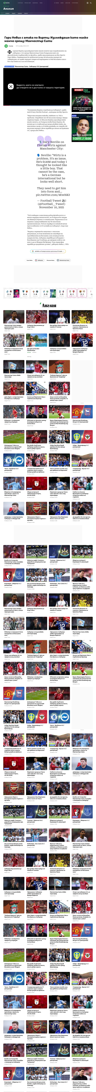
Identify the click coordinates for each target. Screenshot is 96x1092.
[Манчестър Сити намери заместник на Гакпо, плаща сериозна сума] (13, 316)
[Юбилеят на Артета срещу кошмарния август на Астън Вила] (36, 411)
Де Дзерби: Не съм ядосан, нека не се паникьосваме (81, 517)
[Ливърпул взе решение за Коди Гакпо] (36, 316)
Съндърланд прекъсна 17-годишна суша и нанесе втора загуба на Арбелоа (35, 470)
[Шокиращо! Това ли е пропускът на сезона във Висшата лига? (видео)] (13, 436)
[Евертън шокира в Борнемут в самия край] (82, 551)
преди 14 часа (30, 400)
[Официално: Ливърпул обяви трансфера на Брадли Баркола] (82, 340)
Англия (8, 8)
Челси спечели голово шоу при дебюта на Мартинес (58, 469)
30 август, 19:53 (8, 450)
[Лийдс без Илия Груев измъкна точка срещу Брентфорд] (59, 436)
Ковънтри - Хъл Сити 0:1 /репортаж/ (58, 584)
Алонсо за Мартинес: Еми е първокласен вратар (36, 397)
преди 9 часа (30, 378)
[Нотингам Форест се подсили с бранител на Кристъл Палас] (82, 316)
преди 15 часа (53, 402)
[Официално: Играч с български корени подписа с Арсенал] (36, 508)
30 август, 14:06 (8, 520)
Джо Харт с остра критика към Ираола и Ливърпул (13, 397)
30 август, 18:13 (30, 474)
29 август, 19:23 (53, 587)
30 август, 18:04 (53, 472)
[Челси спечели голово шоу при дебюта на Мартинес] (59, 460)
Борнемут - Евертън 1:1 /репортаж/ (12, 584)
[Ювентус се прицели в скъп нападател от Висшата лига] (13, 340)
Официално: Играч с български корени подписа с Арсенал (36, 518)
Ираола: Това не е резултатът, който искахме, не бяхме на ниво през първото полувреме (81, 586)
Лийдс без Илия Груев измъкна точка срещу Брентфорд (57, 447)
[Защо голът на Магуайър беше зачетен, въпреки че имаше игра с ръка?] (59, 388)
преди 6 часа (53, 329)
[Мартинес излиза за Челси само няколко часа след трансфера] (59, 483)
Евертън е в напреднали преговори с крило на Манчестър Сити (12, 493)
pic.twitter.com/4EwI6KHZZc (56, 194)
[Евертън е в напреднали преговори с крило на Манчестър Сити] (13, 483)
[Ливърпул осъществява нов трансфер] (59, 340)
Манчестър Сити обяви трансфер (12, 376)
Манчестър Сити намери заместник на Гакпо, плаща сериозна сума (13, 327)
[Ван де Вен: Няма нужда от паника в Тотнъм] (59, 316)
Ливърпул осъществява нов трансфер (58, 349)
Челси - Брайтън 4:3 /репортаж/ (11, 469)
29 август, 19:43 (8, 587)
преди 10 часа (53, 378)
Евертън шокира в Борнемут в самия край (80, 561)
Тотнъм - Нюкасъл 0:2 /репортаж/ (57, 561)
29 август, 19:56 (76, 563)
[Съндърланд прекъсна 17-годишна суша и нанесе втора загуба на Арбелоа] (36, 460)
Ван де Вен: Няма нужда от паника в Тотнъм (59, 326)
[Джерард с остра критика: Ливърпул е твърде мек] (13, 508)
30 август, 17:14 (8, 497)
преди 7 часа (75, 330)
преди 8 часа (75, 354)
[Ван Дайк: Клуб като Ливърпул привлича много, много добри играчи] (36, 436)
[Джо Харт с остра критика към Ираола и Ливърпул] (13, 388)
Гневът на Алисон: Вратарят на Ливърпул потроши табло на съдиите (80, 494)
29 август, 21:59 (53, 563)
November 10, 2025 (51, 207)
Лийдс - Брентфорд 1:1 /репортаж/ (81, 446)
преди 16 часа (30, 425)
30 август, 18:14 (8, 472)
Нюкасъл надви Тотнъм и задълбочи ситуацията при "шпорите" (36, 561)
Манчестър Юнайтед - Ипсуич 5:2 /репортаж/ (80, 421)
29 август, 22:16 (30, 565)
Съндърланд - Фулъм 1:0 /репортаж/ (81, 469)
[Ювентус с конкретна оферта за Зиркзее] (13, 411)
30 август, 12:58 (53, 520)
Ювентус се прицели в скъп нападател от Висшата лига (13, 350)
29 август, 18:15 (76, 590)
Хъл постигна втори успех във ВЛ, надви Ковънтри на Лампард (36, 585)
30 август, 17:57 (76, 472)
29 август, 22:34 (8, 565)
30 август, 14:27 (76, 499)
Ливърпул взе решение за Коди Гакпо (35, 326)
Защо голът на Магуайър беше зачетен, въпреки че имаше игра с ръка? (59, 398)
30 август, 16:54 (30, 497)
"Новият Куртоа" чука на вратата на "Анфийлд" (58, 376)
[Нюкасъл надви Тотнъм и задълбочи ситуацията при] (36, 551)
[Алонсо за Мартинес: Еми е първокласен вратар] (36, 388)
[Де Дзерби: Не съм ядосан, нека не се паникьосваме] (82, 508)
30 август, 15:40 (53, 497)
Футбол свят (6, 6)
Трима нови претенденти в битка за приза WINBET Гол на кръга (82, 109)
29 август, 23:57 (76, 520)
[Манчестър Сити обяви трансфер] (13, 366)
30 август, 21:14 (53, 427)
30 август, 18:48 (31, 450)
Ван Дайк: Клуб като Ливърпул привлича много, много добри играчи (36, 447)
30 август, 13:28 (30, 522)
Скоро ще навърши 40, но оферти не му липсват (35, 376)
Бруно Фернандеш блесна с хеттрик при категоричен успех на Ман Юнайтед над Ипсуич (59, 423)
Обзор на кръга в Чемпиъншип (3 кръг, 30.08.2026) (34, 493)
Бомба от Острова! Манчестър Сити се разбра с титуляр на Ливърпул (13, 561)
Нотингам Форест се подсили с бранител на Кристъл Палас (80, 327)
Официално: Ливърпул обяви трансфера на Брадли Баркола (80, 350)
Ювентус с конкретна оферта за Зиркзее (12, 421)
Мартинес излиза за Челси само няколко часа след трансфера (59, 493)
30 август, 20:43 (76, 424)
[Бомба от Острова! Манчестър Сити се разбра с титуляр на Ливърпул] (13, 551)
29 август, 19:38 (30, 589)
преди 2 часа (7, 330)
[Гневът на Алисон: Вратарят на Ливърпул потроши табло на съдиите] (82, 483)
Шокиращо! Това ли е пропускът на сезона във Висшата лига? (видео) (12, 447)
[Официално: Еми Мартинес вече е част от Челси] (59, 508)
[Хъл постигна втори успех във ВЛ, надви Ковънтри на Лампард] (36, 575)
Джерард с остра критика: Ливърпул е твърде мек (13, 517)
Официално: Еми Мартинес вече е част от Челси (59, 517)
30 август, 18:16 (53, 450)
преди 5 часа (30, 329)
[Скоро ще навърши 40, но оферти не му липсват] (36, 366)
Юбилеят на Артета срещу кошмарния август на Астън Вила (36, 422)
